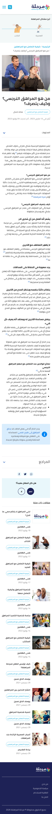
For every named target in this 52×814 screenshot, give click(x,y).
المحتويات (46, 132)
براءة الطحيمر (24, 749)
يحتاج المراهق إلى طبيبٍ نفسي (23, 430)
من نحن (45, 784)
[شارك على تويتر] (25, 474)
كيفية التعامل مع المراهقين (37, 112)
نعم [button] (30, 491)
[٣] (4, 251)
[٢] (32, 196)
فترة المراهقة (40, 197)
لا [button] (21, 491)
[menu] (4, 7)
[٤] (47, 259)
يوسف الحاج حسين (22, 679)
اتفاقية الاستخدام (40, 793)
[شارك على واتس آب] (31, 474)
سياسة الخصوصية (40, 788)
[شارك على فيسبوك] (19, 474)
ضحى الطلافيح (23, 527)
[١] (16, 152)
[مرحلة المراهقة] (40, 7)
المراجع (44, 461)
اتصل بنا (45, 797)
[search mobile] (10, 7)
